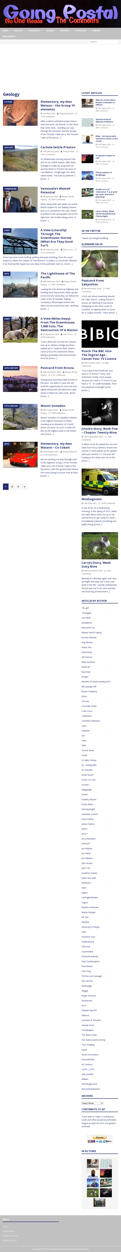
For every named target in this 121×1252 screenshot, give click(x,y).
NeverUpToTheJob (90, 927)
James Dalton (88, 824)
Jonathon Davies (89, 873)
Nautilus (85, 922)
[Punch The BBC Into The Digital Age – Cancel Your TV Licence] (100, 334)
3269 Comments (108, 503)
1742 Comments (102, 222)
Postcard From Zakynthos (93, 282)
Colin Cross (68, 249)
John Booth (87, 863)
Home (5, 30)
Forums (96, 30)
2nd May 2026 (49, 113)
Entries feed (8, 1231)
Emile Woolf (87, 774)
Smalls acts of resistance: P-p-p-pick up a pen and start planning (106, 193)
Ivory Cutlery (88, 819)
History (64, 30)
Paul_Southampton (91, 961)
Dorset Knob (88, 750)
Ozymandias (87, 951)
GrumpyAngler (88, 809)
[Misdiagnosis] (100, 482)
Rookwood (87, 1000)
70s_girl (85, 608)
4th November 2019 (92, 288)
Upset (84, 1049)
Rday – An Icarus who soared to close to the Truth (107, 138)
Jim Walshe (87, 848)
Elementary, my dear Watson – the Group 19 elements (58, 105)
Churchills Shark (89, 706)
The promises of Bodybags (104, 173)
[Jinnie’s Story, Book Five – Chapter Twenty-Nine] (100, 411)
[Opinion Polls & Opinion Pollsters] (87, 122)
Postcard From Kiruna (57, 368)
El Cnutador (87, 769)
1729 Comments (48, 116)
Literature (80, 30)
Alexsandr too (88, 627)
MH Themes (84, 1249)
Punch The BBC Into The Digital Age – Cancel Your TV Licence (99, 355)
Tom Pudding (88, 1044)
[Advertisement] (60, 69)
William (85, 1079)
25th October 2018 (92, 363)
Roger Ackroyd (89, 995)
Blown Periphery (89, 691)
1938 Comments (58, 413)
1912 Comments (102, 147)
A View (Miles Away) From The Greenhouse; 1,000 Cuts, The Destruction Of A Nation (59, 324)
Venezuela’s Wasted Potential (55, 190)
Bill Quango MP (89, 686)
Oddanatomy (88, 941)
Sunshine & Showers (91, 1020)
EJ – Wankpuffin (89, 765)
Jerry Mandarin (88, 838)
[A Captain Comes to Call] (87, 158)
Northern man (88, 936)
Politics (18, 30)
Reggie (85, 990)
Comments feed (10, 1235)
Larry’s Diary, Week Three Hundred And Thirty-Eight (105, 214)
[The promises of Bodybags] (87, 175)
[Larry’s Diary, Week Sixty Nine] (100, 545)
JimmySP (86, 843)
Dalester (86, 730)
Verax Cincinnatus (90, 1054)
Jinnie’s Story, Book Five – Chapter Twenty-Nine (100, 430)
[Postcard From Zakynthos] (100, 263)
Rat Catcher (87, 981)
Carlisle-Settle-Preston (58, 147)
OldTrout (86, 946)
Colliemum (87, 716)
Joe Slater (86, 853)
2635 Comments (58, 199)
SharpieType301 (66, 113)
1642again (86, 613)
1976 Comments (102, 181)
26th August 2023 (50, 410)
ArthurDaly (87, 652)
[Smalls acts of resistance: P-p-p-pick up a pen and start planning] (87, 192)
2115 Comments (48, 252)
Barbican (86, 666)
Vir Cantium (87, 1064)
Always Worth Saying (92, 632)
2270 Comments (48, 337)
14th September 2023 (93, 436)
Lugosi (85, 902)
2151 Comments (58, 375)
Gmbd (84, 794)
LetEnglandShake (90, 897)
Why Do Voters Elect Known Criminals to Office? (106, 102)
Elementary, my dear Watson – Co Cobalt (56, 445)
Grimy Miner (87, 804)
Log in (5, 1226)
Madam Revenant (90, 907)
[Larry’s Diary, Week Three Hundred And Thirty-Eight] (87, 214)
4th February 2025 (51, 249)
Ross (84, 1005)
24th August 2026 (104, 161)
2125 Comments (50, 454)
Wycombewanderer (91, 1089)
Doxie (84, 755)
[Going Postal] (60, 26)
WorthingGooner (90, 1084)
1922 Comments (58, 284)
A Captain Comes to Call (105, 156)
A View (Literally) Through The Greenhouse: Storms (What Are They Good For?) (57, 237)
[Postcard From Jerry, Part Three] (106, 1192)
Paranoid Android (90, 956)
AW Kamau (87, 657)
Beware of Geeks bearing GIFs (96, 681)
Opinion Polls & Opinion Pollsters (104, 120)
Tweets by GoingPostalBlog (95, 238)
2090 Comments (102, 128)
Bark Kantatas (88, 662)
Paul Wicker (87, 966)
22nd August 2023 (51, 451)
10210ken (86, 617)
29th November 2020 (93, 570)
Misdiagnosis (92, 499)
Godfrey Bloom (89, 799)
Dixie (84, 740)
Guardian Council (90, 814)
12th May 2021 (90, 503)
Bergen (85, 676)
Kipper (85, 892)
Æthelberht (87, 622)
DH (83, 735)
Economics (34, 30)
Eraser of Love (89, 779)
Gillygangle (87, 789)
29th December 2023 (52, 372)
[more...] (113, 312)
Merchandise (8, 36)
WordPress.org (9, 1240)
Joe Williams (87, 858)
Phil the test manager (92, 976)
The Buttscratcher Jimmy (93, 1039)
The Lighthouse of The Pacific (58, 275)
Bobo (84, 696)
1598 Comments (102, 202)
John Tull (86, 868)
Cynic (84, 725)
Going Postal (68, 151)
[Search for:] (103, 41)
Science (50, 30)
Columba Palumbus (91, 720)
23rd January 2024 (51, 334)
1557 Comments (102, 164)
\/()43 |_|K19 (88, 1069)
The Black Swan (89, 1034)
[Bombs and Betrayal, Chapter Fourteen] (99, 1202)
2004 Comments (102, 111)
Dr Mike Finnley (89, 760)
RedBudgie (87, 986)
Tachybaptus (88, 1030)
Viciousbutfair (88, 1059)
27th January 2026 (51, 151)
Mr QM (85, 917)
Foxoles (85, 784)
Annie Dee (86, 647)
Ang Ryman (87, 642)
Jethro (84, 828)
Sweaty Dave (88, 1025)
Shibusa (85, 1015)
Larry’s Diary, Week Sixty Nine (96, 564)
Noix (84, 931)
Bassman (86, 671)
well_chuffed (87, 1074)
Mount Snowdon (53, 406)
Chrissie (85, 701)
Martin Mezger (89, 912)
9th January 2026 (50, 196)
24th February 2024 (51, 281)
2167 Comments (48, 154)
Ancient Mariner (89, 637)
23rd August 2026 (104, 200)
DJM (84, 745)
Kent (84, 887)
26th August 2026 (104, 108)
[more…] (57, 137)
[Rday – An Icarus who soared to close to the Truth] (87, 139)
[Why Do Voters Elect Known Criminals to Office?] (87, 103)
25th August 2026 (104, 125)
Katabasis (86, 882)
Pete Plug (86, 971)
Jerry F (85, 833)
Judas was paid (89, 878)
